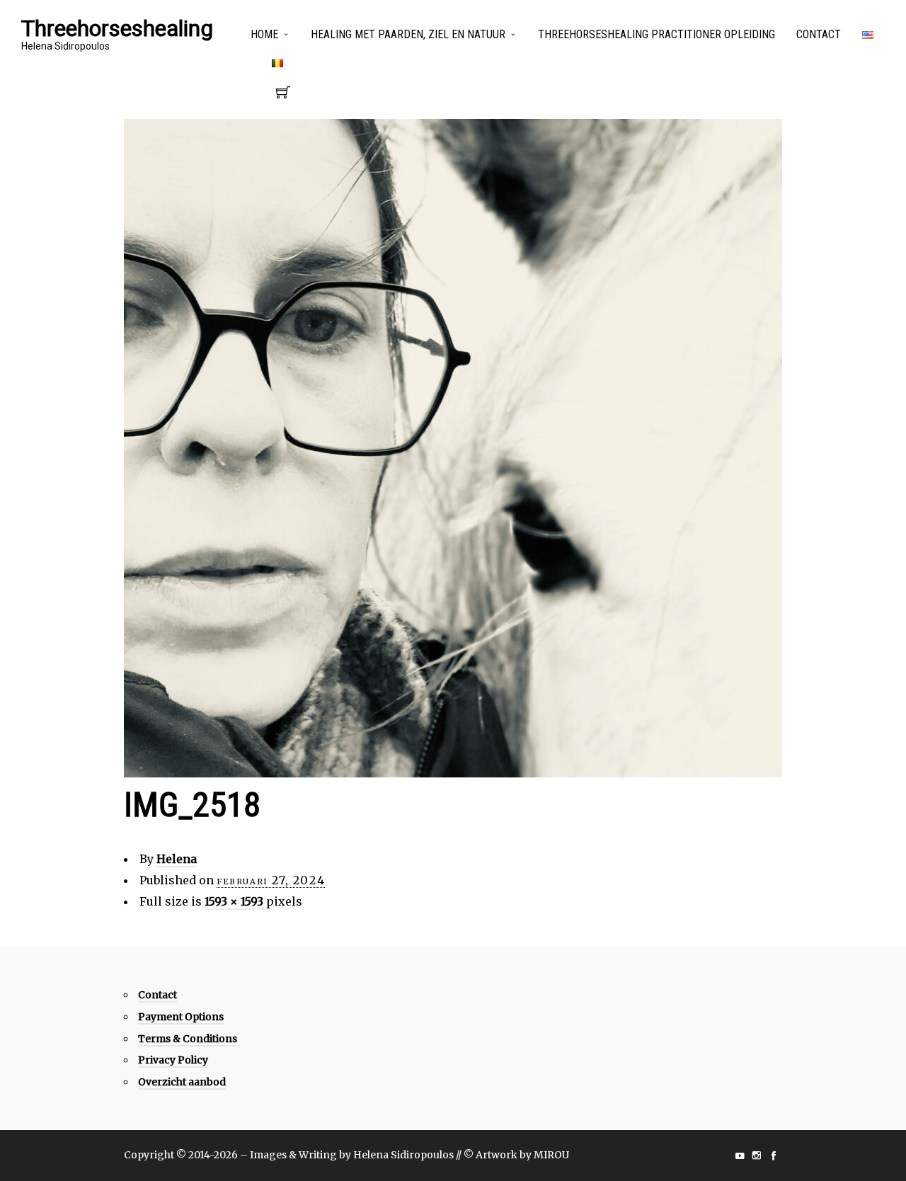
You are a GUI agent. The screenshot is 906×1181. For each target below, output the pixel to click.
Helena (176, 859)
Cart (283, 96)
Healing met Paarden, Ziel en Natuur (408, 34)
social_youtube (739, 1155)
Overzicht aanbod (182, 1082)
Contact (818, 34)
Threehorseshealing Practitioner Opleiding (656, 34)
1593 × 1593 (234, 901)
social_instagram (756, 1155)
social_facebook (773, 1155)
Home (264, 34)
